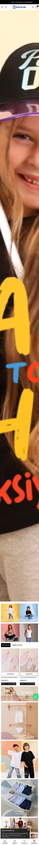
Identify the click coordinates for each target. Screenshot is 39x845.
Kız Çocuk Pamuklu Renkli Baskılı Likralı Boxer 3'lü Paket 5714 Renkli (29, 677)
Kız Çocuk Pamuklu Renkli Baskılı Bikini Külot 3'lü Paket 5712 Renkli (10, 677)
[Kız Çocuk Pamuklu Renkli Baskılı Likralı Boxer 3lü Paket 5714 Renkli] (29, 662)
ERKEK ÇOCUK (17, 645)
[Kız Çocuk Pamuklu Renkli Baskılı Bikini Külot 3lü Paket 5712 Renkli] (10, 662)
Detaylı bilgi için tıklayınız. (18, 837)
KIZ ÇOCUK (5, 645)
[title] (10, 613)
